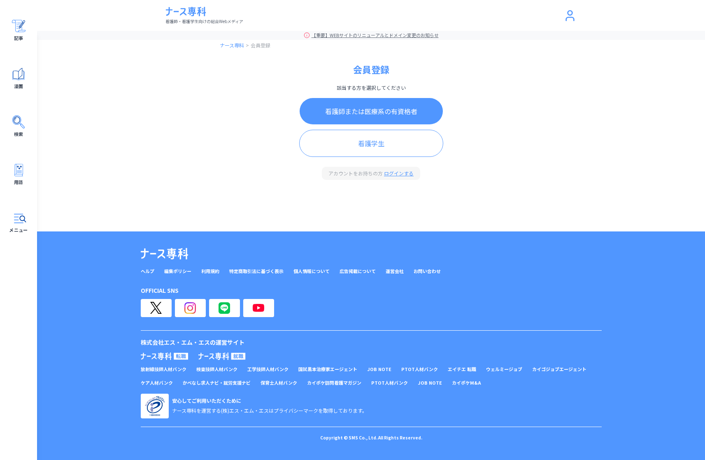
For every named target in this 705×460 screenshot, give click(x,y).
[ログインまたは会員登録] (570, 16)
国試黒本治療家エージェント (327, 369)
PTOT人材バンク (419, 369)
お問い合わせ (427, 271)
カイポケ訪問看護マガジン (334, 382)
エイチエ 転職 (462, 369)
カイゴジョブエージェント (559, 369)
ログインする (399, 173)
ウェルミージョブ (504, 369)
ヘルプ (147, 271)
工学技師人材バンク (268, 369)
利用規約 (210, 271)
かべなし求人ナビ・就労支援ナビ (217, 382)
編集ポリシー (177, 271)
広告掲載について (358, 271)
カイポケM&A (466, 382)
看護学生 (371, 143)
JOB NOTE (379, 369)
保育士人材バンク (279, 382)
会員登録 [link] (260, 45)
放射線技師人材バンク (163, 369)
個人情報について (311, 271)
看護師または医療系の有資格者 (371, 111)
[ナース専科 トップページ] (164, 253)
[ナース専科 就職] (222, 356)
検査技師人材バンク (216, 369)
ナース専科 (232, 45)
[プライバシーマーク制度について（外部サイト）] (155, 406)
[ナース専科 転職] (164, 356)
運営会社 (395, 271)
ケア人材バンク (157, 382)
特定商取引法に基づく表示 (256, 271)
